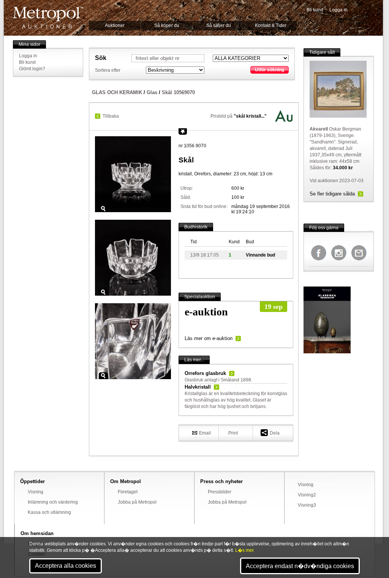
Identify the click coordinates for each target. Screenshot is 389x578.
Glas (152, 92)
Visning (35, 492)
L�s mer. (245, 550)
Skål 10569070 (178, 92)
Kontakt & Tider (270, 25)
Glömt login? (32, 68)
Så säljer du (218, 25)
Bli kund (315, 10)
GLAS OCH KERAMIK (117, 92)
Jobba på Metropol (137, 502)
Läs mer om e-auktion (208, 338)
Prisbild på (238, 116)
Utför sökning (269, 69)
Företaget (128, 492)
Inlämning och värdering (53, 502)
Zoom (103, 208)
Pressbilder (219, 492)
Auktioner (115, 25)
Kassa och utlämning (49, 512)
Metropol (48, 17)
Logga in (338, 10)
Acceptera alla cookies (65, 565)
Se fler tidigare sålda (332, 194)
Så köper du (166, 25)
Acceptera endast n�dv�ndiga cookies (300, 566)
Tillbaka (111, 116)
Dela (275, 433)
